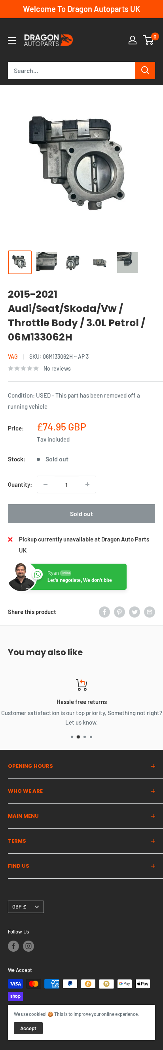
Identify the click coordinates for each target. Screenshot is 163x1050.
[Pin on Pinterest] (119, 612)
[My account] (132, 40)
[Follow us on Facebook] (13, 946)
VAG (13, 356)
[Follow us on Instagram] (28, 946)
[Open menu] (12, 40)
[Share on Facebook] (104, 612)
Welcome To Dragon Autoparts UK (81, 8)
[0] (149, 40)
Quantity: (20, 484)
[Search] (145, 70)
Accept (28, 1028)
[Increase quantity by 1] (87, 484)
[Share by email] (149, 612)
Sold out (81, 513)
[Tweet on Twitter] (134, 612)
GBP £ (19, 906)
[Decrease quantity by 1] (45, 484)
